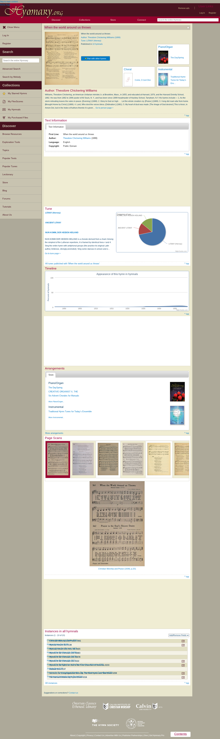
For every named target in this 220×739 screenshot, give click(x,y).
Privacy (90, 735)
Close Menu (13, 27)
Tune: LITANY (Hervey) (91, 41)
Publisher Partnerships (132, 735)
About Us (7, 215)
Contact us (73, 693)
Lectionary (7, 174)
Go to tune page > (53, 253)
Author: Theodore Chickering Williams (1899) (100, 37)
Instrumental (165, 69)
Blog (4, 190)
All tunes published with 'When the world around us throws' (72, 263)
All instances (51, 683)
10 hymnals (97, 44)
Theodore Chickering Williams (77, 138)
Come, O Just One (143, 80)
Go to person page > (104, 108)
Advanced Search (11, 69)
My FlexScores (15, 101)
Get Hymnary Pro (156, 735)
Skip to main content (9, 1)
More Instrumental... (56, 417)
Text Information (56, 127)
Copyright (81, 735)
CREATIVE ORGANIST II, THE (63, 391)
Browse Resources (12, 134)
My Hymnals (14, 109)
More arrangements (54, 433)
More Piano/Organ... (56, 402)
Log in (202, 13)
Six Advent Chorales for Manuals (63, 395)
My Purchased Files (18, 117)
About (72, 735)
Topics (5, 150)
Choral (128, 69)
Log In (5, 35)
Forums (6, 198)
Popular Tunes (9, 166)
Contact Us (99, 735)
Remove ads (183, 8)
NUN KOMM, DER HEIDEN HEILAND (61, 232)
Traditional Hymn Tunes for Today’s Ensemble (70, 411)
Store (113, 20)
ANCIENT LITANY (53, 223)
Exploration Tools (11, 142)
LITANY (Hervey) (53, 213)
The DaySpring (177, 58)
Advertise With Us (113, 735)
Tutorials (6, 207)
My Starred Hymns (17, 93)
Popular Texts (9, 158)
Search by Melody (11, 77)
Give (146, 735)
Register (212, 13)
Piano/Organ (165, 47)
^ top (186, 115)
